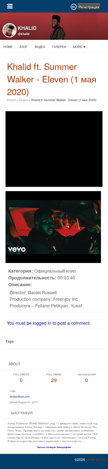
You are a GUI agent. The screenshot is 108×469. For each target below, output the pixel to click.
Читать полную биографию (54, 447)
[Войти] (73, 6)
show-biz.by (95, 459)
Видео (40, 46)
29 (54, 378)
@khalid (23, 34)
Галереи (59, 46)
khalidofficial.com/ (20, 396)
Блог (24, 46)
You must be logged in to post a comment (48, 322)
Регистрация (89, 6)
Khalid (11, 100)
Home (8, 46)
